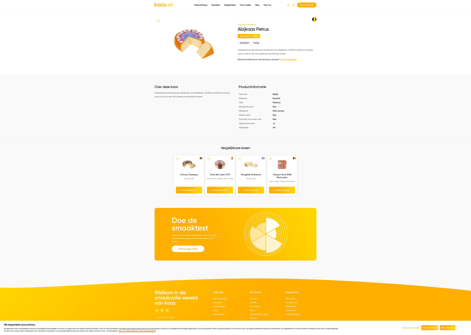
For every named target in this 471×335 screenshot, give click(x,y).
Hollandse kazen (293, 314)
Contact (253, 318)
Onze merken (245, 5)
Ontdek (253, 302)
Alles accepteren (447, 327)
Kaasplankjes (230, 5)
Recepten (216, 5)
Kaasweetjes (219, 314)
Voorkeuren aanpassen (410, 327)
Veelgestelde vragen (259, 314)
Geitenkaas (291, 310)
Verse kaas (290, 298)
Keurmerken (255, 306)
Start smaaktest (306, 5)
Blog (257, 5)
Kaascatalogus (200, 5)
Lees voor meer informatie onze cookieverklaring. (137, 331)
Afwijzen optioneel (429, 327)
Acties (252, 310)
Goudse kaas (291, 302)
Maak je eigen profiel (187, 249)
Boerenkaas (291, 306)
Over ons (267, 5)
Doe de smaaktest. (288, 59)
